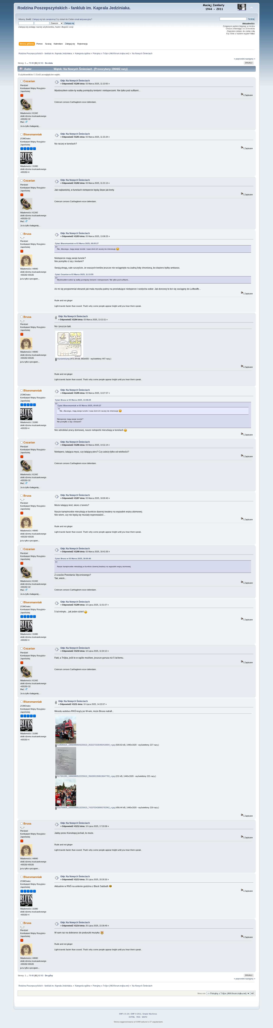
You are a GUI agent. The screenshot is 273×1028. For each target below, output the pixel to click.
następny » (250, 59)
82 (39, 63)
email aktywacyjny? (83, 19)
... (28, 63)
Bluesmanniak (32, 134)
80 (33, 63)
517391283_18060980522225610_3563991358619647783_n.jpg (86, 776)
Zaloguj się (37, 19)
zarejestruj (50, 19)
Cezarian (29, 81)
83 (42, 63)
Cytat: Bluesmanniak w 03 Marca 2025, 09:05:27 (77, 243)
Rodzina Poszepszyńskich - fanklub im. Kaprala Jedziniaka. (74, 8)
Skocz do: (201, 993)
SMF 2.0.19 (124, 1014)
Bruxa (27, 233)
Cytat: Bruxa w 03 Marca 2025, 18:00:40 (73, 558)
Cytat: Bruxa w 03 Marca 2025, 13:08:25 (73, 400)
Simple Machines (149, 1014)
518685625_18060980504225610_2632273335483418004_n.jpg (86, 745)
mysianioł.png (63, 359)
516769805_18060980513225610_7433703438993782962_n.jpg (86, 807)
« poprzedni (239, 59)
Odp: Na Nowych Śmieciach (75, 80)
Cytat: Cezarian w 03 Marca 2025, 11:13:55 (74, 274)
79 (30, 63)
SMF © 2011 (136, 1014)
